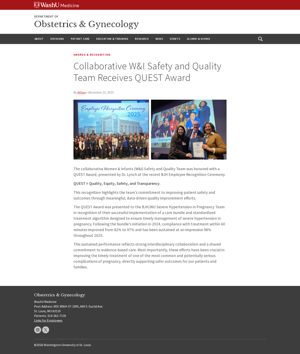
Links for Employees (48, 320)
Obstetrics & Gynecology (86, 24)
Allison (81, 92)
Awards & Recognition (92, 54)
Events (175, 39)
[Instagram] (37, 329)
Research (142, 39)
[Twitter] (45, 329)
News (159, 39)
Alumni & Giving (198, 39)
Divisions (57, 39)
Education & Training (112, 39)
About (39, 39)
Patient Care (80, 39)
